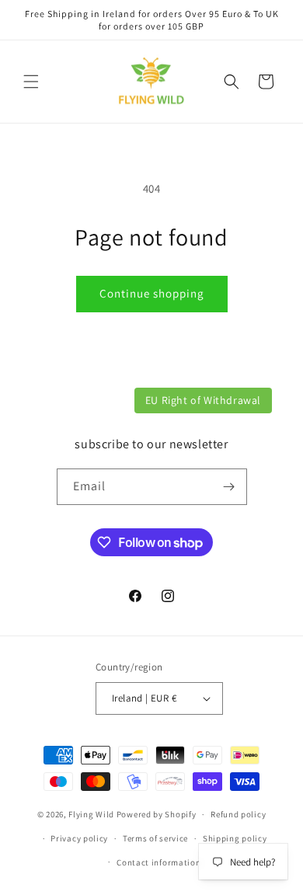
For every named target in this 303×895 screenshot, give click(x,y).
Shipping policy (235, 838)
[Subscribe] (229, 486)
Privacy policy (79, 838)
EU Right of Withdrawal (203, 400)
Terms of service (155, 838)
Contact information (158, 862)
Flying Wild (91, 814)
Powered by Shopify (157, 814)
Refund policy (238, 814)
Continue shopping (151, 293)
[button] (31, 81)
